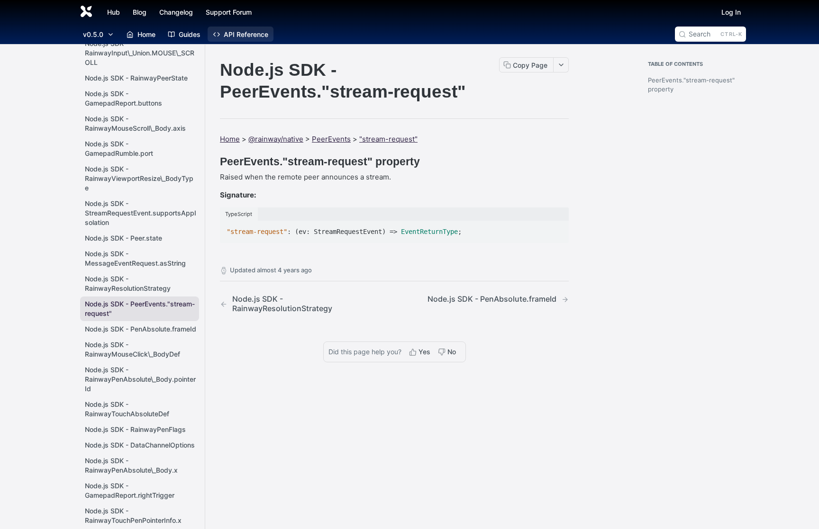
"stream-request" (388, 138)
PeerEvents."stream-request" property (691, 84)
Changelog (176, 12)
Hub (113, 12)
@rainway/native (275, 138)
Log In (731, 12)
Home (230, 138)
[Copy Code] (557, 228)
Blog (139, 12)
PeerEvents (331, 138)
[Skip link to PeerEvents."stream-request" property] (213, 161)
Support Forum (229, 12)
